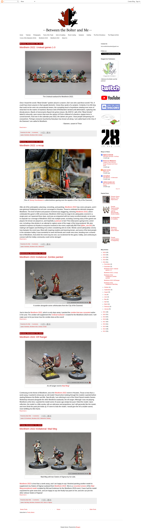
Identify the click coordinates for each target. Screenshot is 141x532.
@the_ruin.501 (86, 225)
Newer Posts (23, 509)
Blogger (78, 527)
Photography (37, 35)
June (105, 297)
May (105, 299)
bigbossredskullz (108, 155)
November (107, 266)
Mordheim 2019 (43, 38)
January (106, 309)
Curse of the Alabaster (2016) (28, 38)
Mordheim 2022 (54, 38)
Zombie (45, 326)
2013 (104, 331)
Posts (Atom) (30, 512)
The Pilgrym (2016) (113, 35)
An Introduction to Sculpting (115, 218)
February (107, 306)
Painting (48, 418)
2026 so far (106, 171)
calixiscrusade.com (109, 182)
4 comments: (35, 132)
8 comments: (35, 244)
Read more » (23, 127)
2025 (104, 255)
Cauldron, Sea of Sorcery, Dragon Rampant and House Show (110, 164)
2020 (104, 314)
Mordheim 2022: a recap (32, 145)
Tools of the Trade (48, 35)
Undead (40, 135)
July (105, 294)
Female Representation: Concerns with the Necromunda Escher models (115, 210)
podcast (58, 221)
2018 (104, 319)
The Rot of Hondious (99, 35)
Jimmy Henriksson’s (36, 200)
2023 (104, 259)
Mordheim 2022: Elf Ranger (33, 337)
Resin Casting (72, 35)
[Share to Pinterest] (50, 133)
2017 (104, 321)
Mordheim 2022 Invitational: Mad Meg (38, 429)
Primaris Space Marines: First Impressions (115, 198)
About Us (64, 38)
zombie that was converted (80, 312)
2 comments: (35, 324)
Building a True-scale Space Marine (115, 229)
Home (21, 35)
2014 (104, 329)
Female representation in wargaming (115, 239)
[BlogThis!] (44, 133)
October (106, 287)
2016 (104, 324)
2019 (104, 317)
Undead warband (58, 315)
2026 (104, 252)
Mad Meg (65, 386)
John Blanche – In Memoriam (110, 177)
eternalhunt (106, 176)
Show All (118, 188)
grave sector (107, 170)
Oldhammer (41, 246)
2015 (104, 326)
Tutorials (28, 35)
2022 (104, 262)
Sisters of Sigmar (48, 502)
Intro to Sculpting (60, 35)
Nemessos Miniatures (109, 161)
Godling (89, 35)
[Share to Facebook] (48, 133)
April (105, 302)
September (107, 289)
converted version (79, 486)
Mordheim (26, 135)
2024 (104, 257)
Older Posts (93, 509)
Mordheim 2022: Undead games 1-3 (37, 47)
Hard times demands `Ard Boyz (111, 156)
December (107, 264)
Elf (25, 418)
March (106, 304)
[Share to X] (46, 133)
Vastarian (81, 35)
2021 (104, 312)
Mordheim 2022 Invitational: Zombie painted (41, 257)
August (106, 292)
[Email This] (42, 133)
